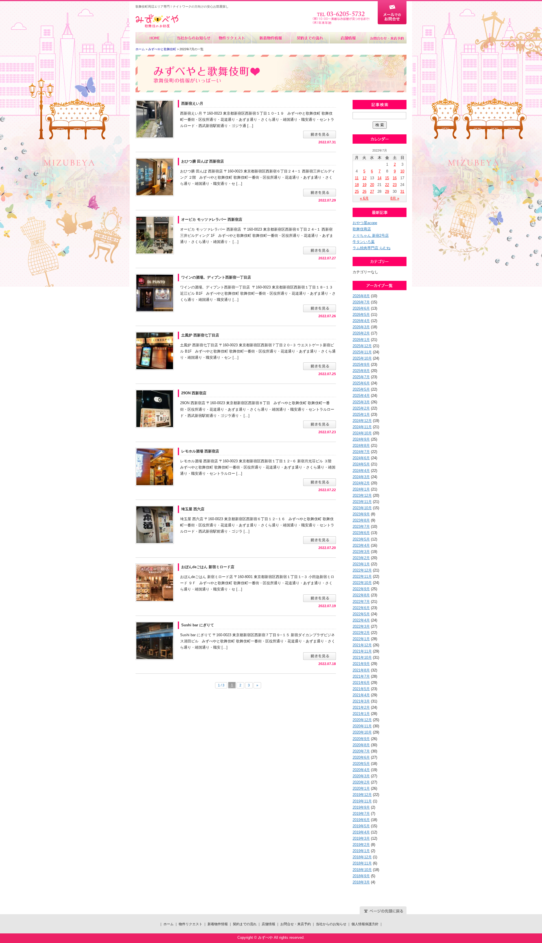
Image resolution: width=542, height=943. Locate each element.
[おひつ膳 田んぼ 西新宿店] (154, 177)
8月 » (394, 198)
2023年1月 (361, 564)
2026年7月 (361, 302)
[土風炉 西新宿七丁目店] (154, 351)
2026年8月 (361, 296)
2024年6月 (361, 458)
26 (364, 191)
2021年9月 (361, 664)
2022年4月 (361, 620)
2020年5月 (361, 764)
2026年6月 (361, 308)
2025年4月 (361, 395)
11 (357, 178)
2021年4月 (361, 695)
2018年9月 (361, 876)
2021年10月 (362, 657)
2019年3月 (361, 838)
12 (364, 178)
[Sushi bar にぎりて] (154, 640)
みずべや (157, 21)
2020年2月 (361, 782)
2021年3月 (361, 701)
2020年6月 (361, 757)
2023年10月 (362, 508)
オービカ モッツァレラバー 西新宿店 (211, 219)
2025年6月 (361, 383)
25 (357, 191)
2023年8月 (361, 520)
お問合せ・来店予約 (387, 37)
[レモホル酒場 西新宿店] (154, 466)
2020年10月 (362, 732)
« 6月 (364, 198)
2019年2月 (361, 845)
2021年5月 (361, 689)
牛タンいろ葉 (364, 242)
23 (395, 185)
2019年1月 (361, 851)
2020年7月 (361, 751)
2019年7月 (361, 813)
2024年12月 (362, 421)
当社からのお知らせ (193, 37)
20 (372, 185)
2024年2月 (361, 483)
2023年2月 (361, 558)
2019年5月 (361, 826)
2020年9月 (361, 739)
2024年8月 (361, 445)
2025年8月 (361, 371)
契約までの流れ (309, 37)
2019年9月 (361, 807)
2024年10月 (362, 433)
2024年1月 (361, 489)
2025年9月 (361, 364)
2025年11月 (362, 352)
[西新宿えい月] (154, 119)
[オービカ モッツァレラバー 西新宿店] (154, 235)
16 (395, 178)
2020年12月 (362, 720)
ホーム (155, 37)
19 (364, 185)
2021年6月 (361, 683)
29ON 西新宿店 (193, 393)
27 (372, 191)
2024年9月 (361, 439)
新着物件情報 (271, 37)
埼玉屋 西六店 (192, 509)
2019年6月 (361, 820)
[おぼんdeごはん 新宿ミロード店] (154, 582)
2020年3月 (361, 776)
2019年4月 (361, 832)
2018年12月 (362, 857)
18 (357, 185)
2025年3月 (361, 402)
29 (387, 191)
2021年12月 (362, 645)
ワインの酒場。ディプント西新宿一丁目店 (216, 277)
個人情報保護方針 (365, 924)
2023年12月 (362, 495)
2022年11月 (362, 576)
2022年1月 (361, 639)
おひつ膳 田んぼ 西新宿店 (202, 161)
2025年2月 (361, 408)
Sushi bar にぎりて (197, 625)
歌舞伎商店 (362, 229)
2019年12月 (362, 795)
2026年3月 (361, 327)
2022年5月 (361, 614)
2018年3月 (361, 882)
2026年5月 (361, 314)
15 (387, 178)
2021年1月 (361, 714)
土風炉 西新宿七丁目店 (200, 335)
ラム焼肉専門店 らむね (371, 248)
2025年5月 (361, 389)
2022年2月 (361, 633)
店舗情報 (348, 37)
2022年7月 (361, 602)
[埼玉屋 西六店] (154, 524)
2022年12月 (362, 570)
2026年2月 (361, 333)
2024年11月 (362, 427)
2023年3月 (361, 552)
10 (402, 171)
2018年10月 (362, 870)
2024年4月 (361, 471)
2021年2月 (361, 707)
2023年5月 (361, 539)
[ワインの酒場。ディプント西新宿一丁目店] (154, 292)
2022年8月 (361, 595)
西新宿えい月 (192, 103)
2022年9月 (361, 589)
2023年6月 (361, 533)
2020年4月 (361, 770)
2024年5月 (361, 464)
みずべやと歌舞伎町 (162, 49)
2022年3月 (361, 626)
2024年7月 (361, 452)
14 (379, 178)
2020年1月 (361, 788)
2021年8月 (361, 670)
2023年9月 (361, 514)
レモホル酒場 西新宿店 (200, 451)
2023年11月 (362, 502)
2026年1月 (361, 340)
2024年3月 (361, 477)
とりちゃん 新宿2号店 (371, 235)
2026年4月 (361, 321)
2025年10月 (362, 358)
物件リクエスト (232, 37)
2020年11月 (362, 726)
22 (387, 185)
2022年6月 (361, 608)
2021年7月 (361, 676)
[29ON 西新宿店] (154, 408)
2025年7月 (361, 377)
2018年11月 (362, 863)
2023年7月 (361, 526)
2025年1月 (361, 414)
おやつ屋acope (365, 223)
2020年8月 (361, 745)
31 (402, 191)
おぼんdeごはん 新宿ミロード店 (207, 567)
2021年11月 (362, 651)
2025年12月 (362, 346)
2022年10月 (362, 583)
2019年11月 (362, 801)
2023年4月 (361, 545)
